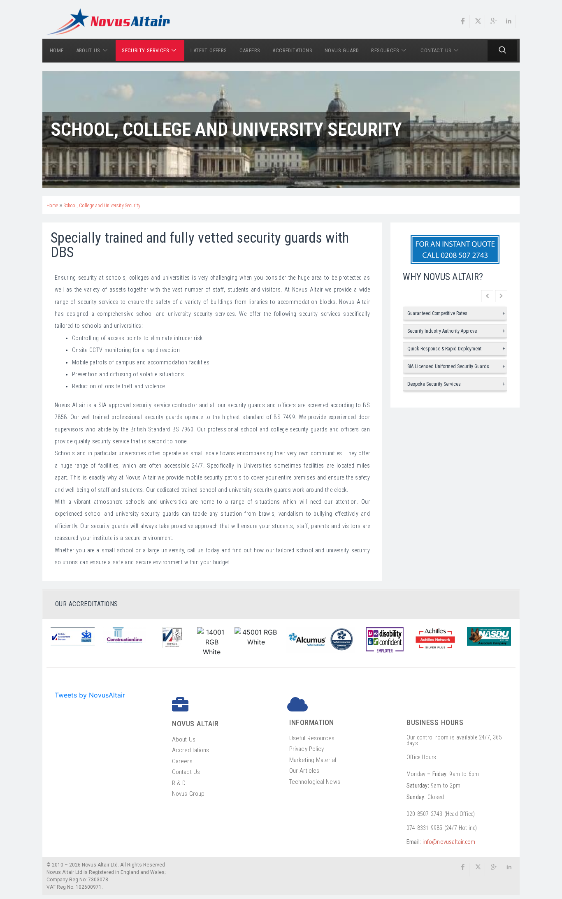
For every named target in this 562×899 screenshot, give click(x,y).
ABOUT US (88, 50)
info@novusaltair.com (449, 842)
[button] (487, 296)
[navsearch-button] (502, 50)
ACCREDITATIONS (292, 50)
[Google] (493, 21)
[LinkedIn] (509, 21)
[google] (493, 869)
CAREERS (249, 50)
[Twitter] (478, 21)
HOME (57, 50)
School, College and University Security (102, 206)
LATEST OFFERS (208, 50)
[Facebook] (463, 21)
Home (52, 206)
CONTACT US (435, 50)
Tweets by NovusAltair (90, 695)
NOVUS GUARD (342, 50)
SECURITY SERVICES (145, 50)
